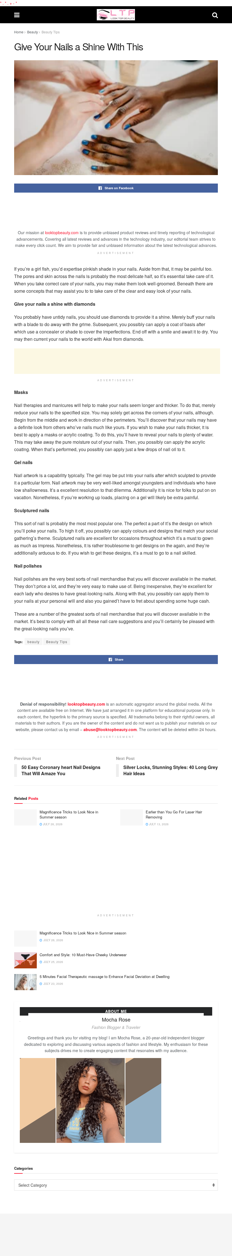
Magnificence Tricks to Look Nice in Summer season (69, 814)
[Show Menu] (17, 14)
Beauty (32, 31)
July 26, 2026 (52, 824)
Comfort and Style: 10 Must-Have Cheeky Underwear (83, 954)
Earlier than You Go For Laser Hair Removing (174, 814)
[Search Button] (215, 14)
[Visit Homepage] (116, 14)
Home (18, 31)
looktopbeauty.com (62, 232)
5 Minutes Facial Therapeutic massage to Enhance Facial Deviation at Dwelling (104, 976)
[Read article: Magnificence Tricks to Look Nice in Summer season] (25, 817)
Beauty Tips (51, 31)
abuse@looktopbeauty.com (110, 729)
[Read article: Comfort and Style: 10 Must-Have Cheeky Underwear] (25, 960)
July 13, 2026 (158, 824)
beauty (33, 641)
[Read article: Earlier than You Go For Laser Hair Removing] (131, 817)
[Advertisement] (117, 215)
